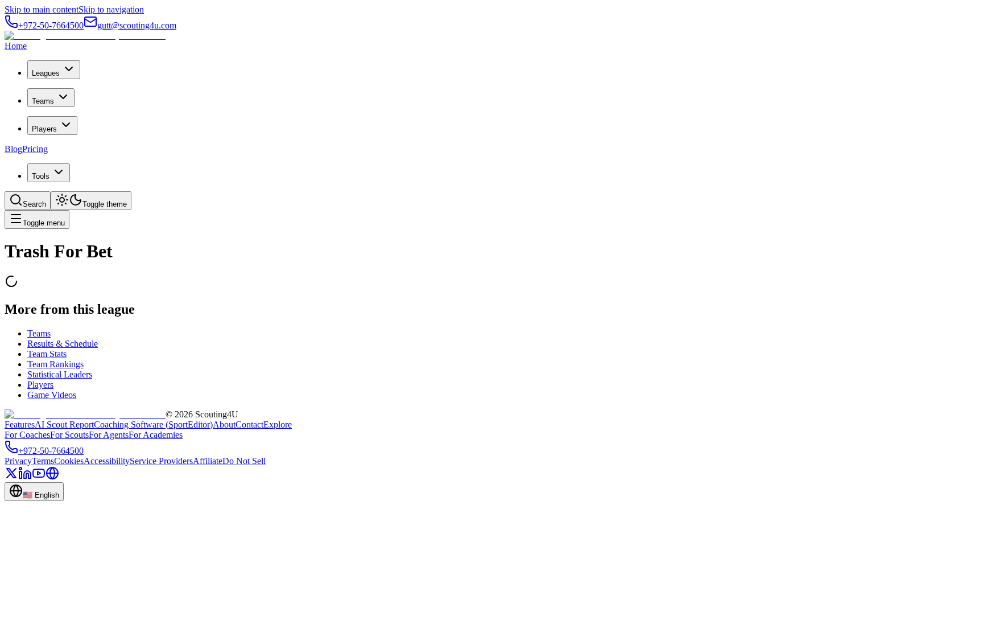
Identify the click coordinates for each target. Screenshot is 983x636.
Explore (277, 424)
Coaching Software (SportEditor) (153, 424)
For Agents (109, 435)
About (224, 424)
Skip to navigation (111, 9)
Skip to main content (42, 9)
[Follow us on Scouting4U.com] (52, 477)
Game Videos (51, 395)
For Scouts (69, 435)
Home (16, 46)
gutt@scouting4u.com (136, 25)
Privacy (18, 461)
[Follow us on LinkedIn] (25, 477)
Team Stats (47, 354)
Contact (249, 424)
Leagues (46, 73)
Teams (43, 101)
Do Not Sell (244, 461)
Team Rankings (55, 364)
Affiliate (207, 461)
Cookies (69, 461)
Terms (43, 461)
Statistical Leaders (59, 374)
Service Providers (161, 461)
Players (44, 129)
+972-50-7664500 (51, 25)
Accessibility (107, 461)
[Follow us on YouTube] (39, 477)
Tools (40, 176)
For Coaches (27, 435)
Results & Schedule (62, 343)
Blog (13, 149)
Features (20, 424)
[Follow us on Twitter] (11, 477)
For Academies (156, 435)
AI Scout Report (64, 424)
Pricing (35, 149)
